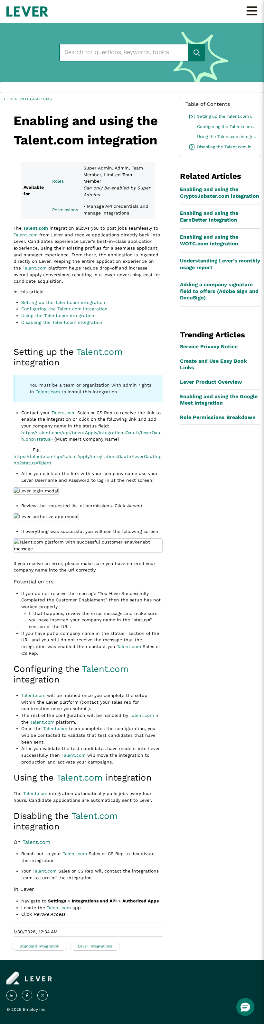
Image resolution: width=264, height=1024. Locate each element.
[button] (245, 1007)
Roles (58, 181)
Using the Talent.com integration (57, 315)
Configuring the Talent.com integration (64, 308)
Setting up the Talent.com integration (63, 302)
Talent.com (35, 228)
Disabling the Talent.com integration (61, 322)
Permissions (65, 209)
